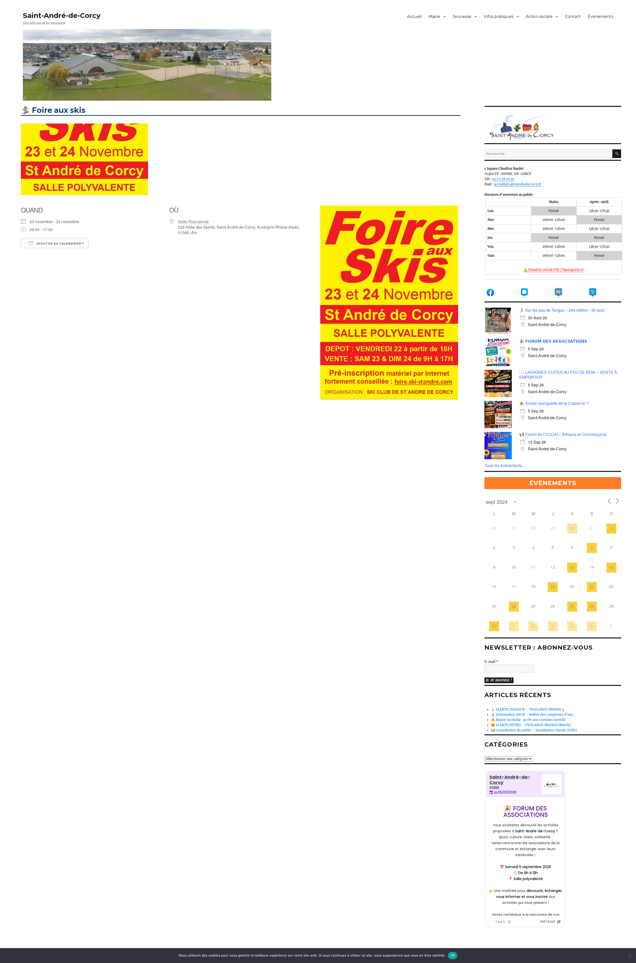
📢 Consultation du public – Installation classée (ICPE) (534, 730)
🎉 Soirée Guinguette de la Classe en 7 (554, 403)
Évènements (600, 16)
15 (611, 567)
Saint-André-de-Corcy (62, 15)
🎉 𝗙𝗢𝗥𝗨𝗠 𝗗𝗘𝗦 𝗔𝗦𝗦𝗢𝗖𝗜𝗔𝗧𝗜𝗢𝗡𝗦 (553, 341)
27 (572, 606)
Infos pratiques (498, 16)
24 (514, 606)
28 (592, 606)
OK (452, 955)
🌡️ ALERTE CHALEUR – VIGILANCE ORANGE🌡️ (528, 709)
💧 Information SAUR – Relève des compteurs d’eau (532, 714)
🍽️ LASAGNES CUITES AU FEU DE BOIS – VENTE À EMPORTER (568, 374)
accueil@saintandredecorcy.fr (517, 184)
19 (553, 586)
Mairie (434, 16)
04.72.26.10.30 (503, 179)
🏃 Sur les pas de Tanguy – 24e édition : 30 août (561, 310)
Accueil (414, 16)
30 (572, 528)
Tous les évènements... (504, 465)
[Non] (629, 955)
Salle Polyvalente (193, 221)
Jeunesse (462, 16)
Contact (573, 16)
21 (592, 586)
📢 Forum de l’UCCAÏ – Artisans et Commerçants (562, 434)
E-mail (491, 662)
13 (572, 567)
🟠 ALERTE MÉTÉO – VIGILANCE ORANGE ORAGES (531, 725)
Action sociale (539, 16)
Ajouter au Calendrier (58, 243)
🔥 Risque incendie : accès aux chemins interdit (528, 720)
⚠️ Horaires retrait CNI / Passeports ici (553, 270)
